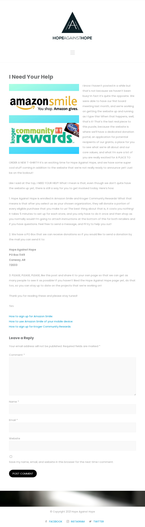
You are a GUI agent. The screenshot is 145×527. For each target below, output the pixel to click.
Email (13, 420)
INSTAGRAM (78, 521)
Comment (17, 355)
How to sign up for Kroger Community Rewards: (40, 326)
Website (14, 438)
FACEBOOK (55, 521)
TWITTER (98, 521)
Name (14, 401)
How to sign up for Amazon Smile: (31, 316)
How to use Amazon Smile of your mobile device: (41, 321)
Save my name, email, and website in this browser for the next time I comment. (61, 462)
